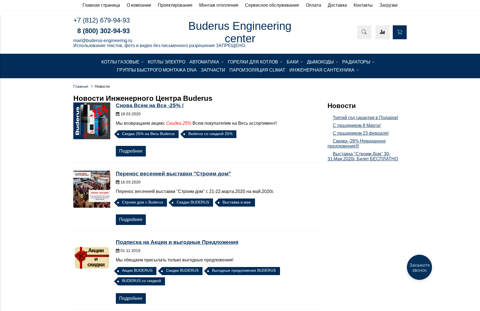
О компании (139, 5)
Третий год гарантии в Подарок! (365, 117)
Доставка (337, 5)
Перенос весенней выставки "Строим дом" (173, 174)
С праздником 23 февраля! (361, 133)
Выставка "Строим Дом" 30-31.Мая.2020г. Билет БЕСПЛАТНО (363, 156)
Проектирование (175, 5)
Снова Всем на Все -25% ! (150, 105)
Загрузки (388, 5)
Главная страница (101, 5)
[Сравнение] (382, 32)
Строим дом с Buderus (142, 202)
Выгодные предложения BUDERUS (244, 270)
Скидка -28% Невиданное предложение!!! (357, 143)
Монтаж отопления (218, 5)
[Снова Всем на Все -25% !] (91, 120)
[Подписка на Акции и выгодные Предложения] (91, 257)
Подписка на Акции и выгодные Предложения (177, 242)
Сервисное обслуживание (272, 5)
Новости (342, 105)
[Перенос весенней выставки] (91, 189)
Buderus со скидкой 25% (210, 133)
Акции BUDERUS (137, 270)
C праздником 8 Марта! (357, 125)
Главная (80, 86)
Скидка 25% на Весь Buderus (148, 133)
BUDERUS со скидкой (141, 280)
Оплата (313, 5)
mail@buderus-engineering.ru (102, 40)
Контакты (363, 5)
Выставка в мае (236, 202)
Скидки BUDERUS (193, 202)
